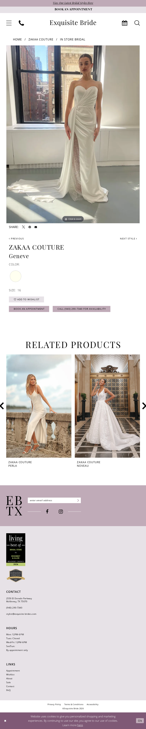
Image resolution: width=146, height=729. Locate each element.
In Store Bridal (72, 39)
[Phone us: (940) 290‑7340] (21, 23)
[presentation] (38, 406)
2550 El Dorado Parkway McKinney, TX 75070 (19, 600)
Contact (10, 686)
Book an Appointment (29, 308)
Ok (140, 720)
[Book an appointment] (124, 23)
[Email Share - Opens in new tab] (36, 227)
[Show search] (137, 23)
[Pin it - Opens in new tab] (29, 227)
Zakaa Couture (40, 39)
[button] (9, 23)
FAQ (8, 690)
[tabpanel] (73, 134)
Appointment (13, 670)
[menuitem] (9, 23)
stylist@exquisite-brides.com (21, 613)
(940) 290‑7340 (14, 607)
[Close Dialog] (5, 721)
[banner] (73, 23)
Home (17, 39)
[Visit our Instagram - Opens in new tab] (61, 511)
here (80, 725)
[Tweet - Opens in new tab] (23, 227)
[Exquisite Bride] (14, 505)
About (9, 678)
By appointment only (17, 650)
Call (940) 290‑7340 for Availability (82, 308)
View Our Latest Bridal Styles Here (73, 3)
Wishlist (10, 674)
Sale (8, 682)
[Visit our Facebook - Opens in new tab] (47, 511)
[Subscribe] (77, 500)
